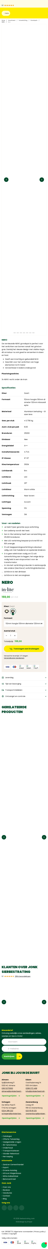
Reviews (6, 1190)
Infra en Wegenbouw (12, 1173)
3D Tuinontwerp (10, 1145)
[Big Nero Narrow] (13, 611)
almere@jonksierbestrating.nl (12, 1091)
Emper (29, 1222)
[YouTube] (21, 1207)
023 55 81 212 (31, 1110)
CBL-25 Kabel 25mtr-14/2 (14, 884)
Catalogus (7, 1136)
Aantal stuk (9, 631)
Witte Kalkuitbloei (10, 1176)
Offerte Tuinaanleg (11, 1139)
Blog (5, 1198)
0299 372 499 (31, 1088)
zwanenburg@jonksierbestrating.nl (36, 1113)
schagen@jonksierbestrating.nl (12, 1113)
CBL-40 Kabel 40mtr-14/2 (15, 945)
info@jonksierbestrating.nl (36, 1091)
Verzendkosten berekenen (14, 658)
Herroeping (8, 1156)
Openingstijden (9, 1095)
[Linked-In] (15, 1207)
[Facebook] (4, 1207)
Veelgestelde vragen (12, 1142)
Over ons (7, 1187)
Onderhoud (8, 1148)
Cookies (5, 1234)
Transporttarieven (11, 1150)
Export (6, 1167)
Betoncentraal (9, 1179)
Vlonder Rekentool (11, 1153)
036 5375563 (7, 1088)
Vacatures (7, 1193)
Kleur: (9, 606)
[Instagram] (10, 1207)
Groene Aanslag (10, 1170)
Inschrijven (9, 1056)
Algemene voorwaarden (23, 1231)
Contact (6, 1196)
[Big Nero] (6, 611)
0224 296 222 (7, 1110)
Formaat (8, 618)
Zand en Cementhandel (13, 1164)
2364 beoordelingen (22, 976)
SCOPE (6, 762)
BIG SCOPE (8, 823)
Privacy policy (39, 1231)
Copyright (13, 1234)
